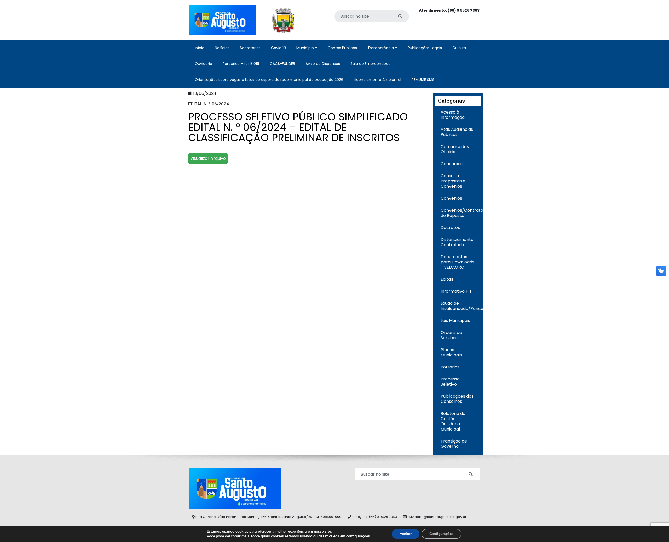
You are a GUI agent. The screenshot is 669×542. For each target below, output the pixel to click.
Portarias (450, 367)
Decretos (450, 228)
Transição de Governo (454, 443)
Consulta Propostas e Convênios (453, 181)
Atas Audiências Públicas (457, 132)
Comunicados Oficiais (455, 149)
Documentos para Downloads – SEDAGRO (457, 262)
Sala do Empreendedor (371, 63)
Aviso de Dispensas (322, 63)
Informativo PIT (456, 291)
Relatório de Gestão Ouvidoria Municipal (453, 421)
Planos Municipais (451, 352)
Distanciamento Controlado (457, 242)
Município (305, 47)
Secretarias (250, 47)
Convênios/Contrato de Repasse (461, 213)
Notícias (222, 47)
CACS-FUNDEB (282, 63)
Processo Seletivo (450, 381)
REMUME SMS (423, 79)
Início (199, 47)
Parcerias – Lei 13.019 (241, 63)
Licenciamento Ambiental (377, 79)
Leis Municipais (455, 320)
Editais (447, 279)
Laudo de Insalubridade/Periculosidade (461, 305)
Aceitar (406, 533)
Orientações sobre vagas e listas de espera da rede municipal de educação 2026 (269, 79)
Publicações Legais (425, 47)
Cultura (459, 47)
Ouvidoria (203, 63)
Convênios (451, 198)
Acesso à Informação (453, 114)
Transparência (381, 47)
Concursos (452, 164)
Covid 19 (278, 47)
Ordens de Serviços (451, 335)
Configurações (441, 533)
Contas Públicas (342, 47)
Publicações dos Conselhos (457, 398)
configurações (358, 536)
